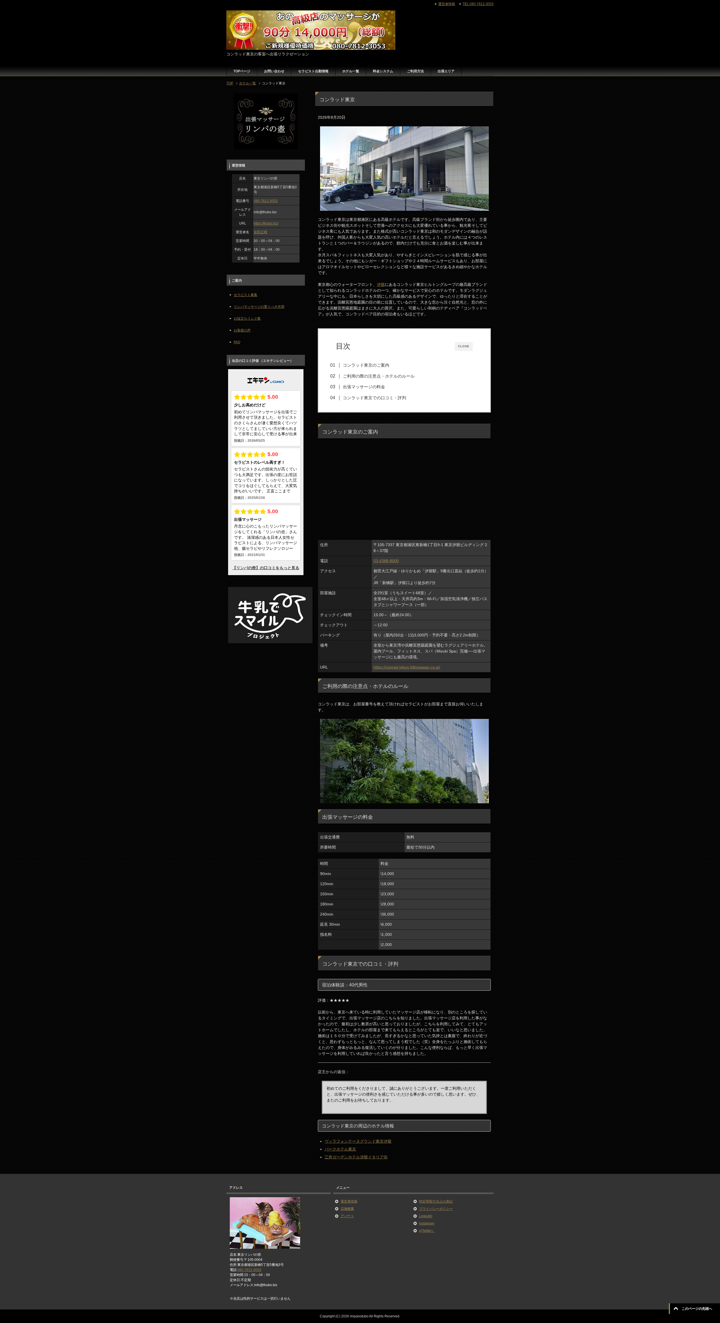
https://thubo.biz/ (266, 223)
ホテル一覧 (350, 71)
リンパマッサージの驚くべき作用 (259, 307)
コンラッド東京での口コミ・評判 (374, 397)
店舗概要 (347, 1209)
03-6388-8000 (386, 561)
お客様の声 (242, 330)
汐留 (381, 284)
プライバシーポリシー (436, 1209)
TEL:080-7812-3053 (478, 4)
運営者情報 (349, 1201)
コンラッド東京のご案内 (366, 365)
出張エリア (446, 71)
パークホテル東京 (340, 1149)
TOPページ (241, 71)
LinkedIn (425, 1216)
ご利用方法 (415, 71)
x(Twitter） (427, 1231)
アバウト (347, 1216)
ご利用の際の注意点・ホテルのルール (379, 376)
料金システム (383, 71)
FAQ (237, 342)
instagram (426, 1223)
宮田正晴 (260, 232)
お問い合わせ (274, 71)
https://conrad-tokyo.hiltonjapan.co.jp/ (407, 667)
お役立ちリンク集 (247, 318)
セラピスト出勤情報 (313, 71)
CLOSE (463, 346)
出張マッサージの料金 (364, 386)
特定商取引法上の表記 (436, 1201)
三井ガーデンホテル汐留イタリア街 (356, 1157)
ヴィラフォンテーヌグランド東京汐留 (358, 1141)
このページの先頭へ (697, 1309)
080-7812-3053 (266, 201)
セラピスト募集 (245, 295)
